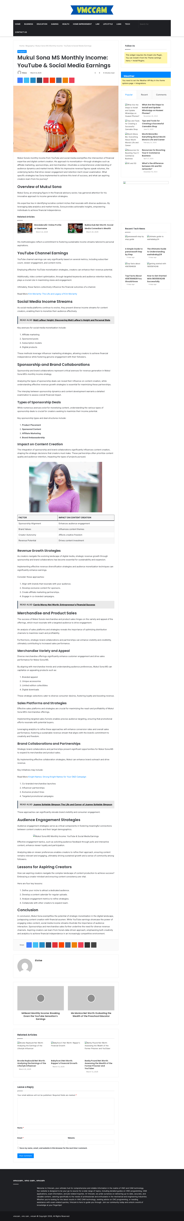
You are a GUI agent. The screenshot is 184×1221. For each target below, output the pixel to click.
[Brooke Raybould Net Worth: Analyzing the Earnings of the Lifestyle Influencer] (32, 1049)
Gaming (54, 24)
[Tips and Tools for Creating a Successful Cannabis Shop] (132, 125)
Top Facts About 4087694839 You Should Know (133, 278)
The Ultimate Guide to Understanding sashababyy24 (156, 251)
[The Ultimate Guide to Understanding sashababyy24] (157, 240)
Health (65, 24)
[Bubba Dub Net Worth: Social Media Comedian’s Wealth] (75, 228)
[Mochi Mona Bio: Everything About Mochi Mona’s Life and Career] (132, 140)
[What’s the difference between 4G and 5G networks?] (132, 167)
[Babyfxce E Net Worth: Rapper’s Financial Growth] (66, 1049)
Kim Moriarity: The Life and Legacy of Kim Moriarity (52, 294)
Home (17, 24)
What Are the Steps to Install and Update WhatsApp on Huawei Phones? (153, 109)
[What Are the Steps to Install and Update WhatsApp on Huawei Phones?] (132, 110)
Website (71, 1138)
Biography (30, 46)
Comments (161, 94)
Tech (127, 24)
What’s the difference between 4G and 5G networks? (153, 166)
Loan (119, 24)
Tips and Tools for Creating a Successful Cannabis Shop (153, 123)
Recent (144, 94)
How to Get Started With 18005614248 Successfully (156, 278)
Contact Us (21, 32)
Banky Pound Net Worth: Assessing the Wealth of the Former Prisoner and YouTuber (98, 1064)
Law (97, 24)
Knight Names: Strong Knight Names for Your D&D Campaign (57, 776)
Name (20, 1128)
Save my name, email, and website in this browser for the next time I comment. (53, 1148)
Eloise (24, 73)
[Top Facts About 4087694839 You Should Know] (135, 267)
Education (42, 24)
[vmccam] (92, 10)
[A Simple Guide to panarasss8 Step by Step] (135, 240)
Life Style (108, 24)
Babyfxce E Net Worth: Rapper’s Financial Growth (64, 1062)
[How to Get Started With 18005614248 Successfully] (157, 267)
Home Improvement (82, 24)
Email (20, 1138)
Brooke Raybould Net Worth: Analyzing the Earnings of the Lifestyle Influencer (31, 1063)
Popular (129, 94)
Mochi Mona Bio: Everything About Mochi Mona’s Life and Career (153, 137)
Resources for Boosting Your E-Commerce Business (153, 153)
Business (28, 24)
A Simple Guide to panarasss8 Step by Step (134, 251)
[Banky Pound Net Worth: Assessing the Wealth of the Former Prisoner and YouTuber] (99, 1049)
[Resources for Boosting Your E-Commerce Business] (132, 154)
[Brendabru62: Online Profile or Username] (25, 228)
